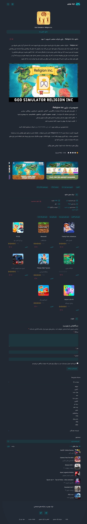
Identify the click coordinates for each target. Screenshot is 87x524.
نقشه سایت (31, 519)
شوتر (76, 410)
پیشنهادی (75, 413)
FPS (77, 422)
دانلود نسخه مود (35, 201)
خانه (67, 519)
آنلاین (76, 389)
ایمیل (76, 356)
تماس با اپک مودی (44, 519)
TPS (77, 416)
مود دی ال (22, 519)
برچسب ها (76, 382)
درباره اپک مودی (57, 519)
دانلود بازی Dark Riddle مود (44, 127)
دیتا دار (76, 404)
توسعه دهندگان (74, 431)
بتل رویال (75, 419)
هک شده (75, 392)
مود (77, 395)
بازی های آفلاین (75, 217)
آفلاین (76, 401)
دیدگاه (76, 332)
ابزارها (76, 386)
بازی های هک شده (42, 217)
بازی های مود (53, 217)
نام (77, 348)
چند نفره (75, 407)
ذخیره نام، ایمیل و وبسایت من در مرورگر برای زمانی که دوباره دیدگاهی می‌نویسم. (54, 363)
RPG (77, 425)
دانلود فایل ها (43, 32)
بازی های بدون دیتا (64, 217)
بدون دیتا (75, 398)
